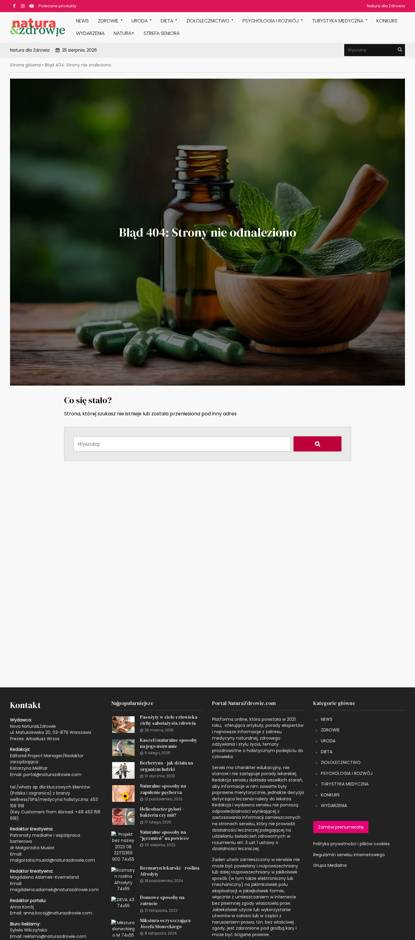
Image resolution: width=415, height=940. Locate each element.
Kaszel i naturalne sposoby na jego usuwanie (168, 743)
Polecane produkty (57, 6)
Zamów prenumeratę (341, 827)
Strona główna (25, 65)
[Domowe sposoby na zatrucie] (123, 902)
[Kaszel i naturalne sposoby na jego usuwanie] (123, 747)
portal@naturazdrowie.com (52, 774)
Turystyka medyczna (337, 20)
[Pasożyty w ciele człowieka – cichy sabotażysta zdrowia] (123, 724)
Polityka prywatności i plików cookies (351, 844)
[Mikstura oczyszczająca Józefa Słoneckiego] (123, 928)
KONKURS (386, 20)
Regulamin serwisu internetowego (349, 855)
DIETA (167, 20)
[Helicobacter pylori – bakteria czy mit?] (123, 816)
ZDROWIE (108, 20)
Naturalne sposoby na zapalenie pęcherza (163, 789)
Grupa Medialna (330, 865)
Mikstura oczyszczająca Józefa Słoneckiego (165, 924)
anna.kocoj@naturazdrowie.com (57, 913)
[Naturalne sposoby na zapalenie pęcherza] (123, 793)
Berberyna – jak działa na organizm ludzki (166, 766)
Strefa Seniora (162, 33)
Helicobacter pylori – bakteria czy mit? (162, 812)
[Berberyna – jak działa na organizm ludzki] (123, 770)
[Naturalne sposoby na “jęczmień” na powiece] (123, 846)
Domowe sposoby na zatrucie (162, 900)
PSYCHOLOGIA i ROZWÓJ (270, 20)
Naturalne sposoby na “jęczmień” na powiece (164, 835)
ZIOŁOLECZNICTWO (341, 762)
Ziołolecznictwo (207, 20)
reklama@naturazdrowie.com (54, 936)
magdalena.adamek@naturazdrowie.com (54, 890)
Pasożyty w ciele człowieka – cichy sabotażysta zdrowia (170, 720)
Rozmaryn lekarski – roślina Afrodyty (169, 871)
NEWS (82, 20)
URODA (140, 20)
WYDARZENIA (90, 33)
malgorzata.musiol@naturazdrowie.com (52, 860)
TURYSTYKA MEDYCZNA (345, 784)
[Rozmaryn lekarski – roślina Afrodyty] (123, 879)
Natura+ (124, 33)
